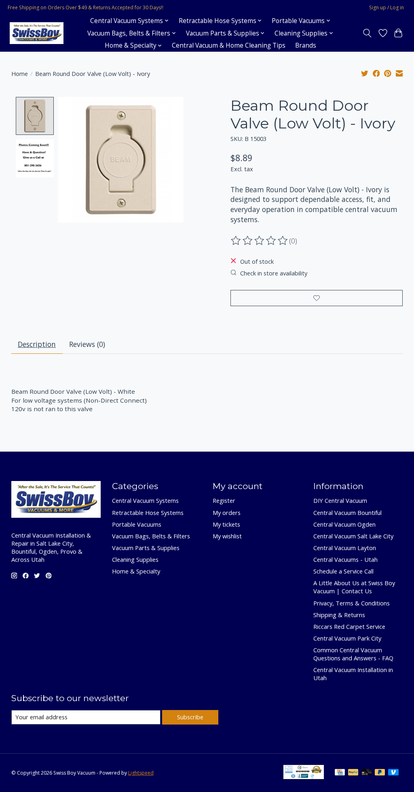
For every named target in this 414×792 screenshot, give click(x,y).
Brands (305, 45)
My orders (227, 512)
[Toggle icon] (367, 33)
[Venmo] (393, 773)
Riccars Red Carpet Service (349, 626)
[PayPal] (353, 773)
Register (224, 500)
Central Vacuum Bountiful (347, 512)
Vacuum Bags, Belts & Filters (151, 536)
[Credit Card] (340, 773)
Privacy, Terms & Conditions (351, 603)
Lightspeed (141, 772)
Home (19, 73)
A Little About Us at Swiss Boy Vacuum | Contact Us (354, 587)
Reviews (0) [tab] (87, 344)
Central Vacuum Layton (344, 548)
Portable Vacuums (136, 524)
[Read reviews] (259, 240)
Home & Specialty (136, 571)
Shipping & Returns (339, 615)
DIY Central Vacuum (340, 500)
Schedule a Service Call (343, 571)
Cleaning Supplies (135, 559)
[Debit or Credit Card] (366, 773)
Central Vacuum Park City (347, 638)
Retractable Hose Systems (148, 512)
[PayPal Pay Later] (380, 773)
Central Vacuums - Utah (345, 559)
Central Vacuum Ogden (344, 524)
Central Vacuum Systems (145, 500)
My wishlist (227, 536)
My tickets (226, 524)
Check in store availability (273, 273)
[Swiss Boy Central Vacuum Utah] (36, 33)
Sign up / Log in (386, 7)
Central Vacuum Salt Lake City (353, 536)
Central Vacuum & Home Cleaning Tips (228, 45)
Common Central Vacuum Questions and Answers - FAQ (353, 654)
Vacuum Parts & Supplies (146, 548)
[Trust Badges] (303, 776)
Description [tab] (37, 344)
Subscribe (190, 717)
